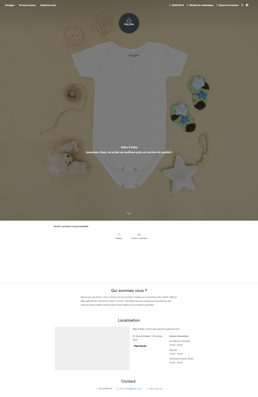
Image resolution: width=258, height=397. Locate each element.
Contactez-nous (48, 5)
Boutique (10, 5)
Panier (119, 238)
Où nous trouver (27, 5)
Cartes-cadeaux (139, 238)
